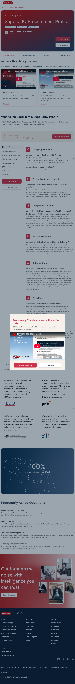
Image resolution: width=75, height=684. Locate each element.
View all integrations (25, 365)
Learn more (50, 365)
